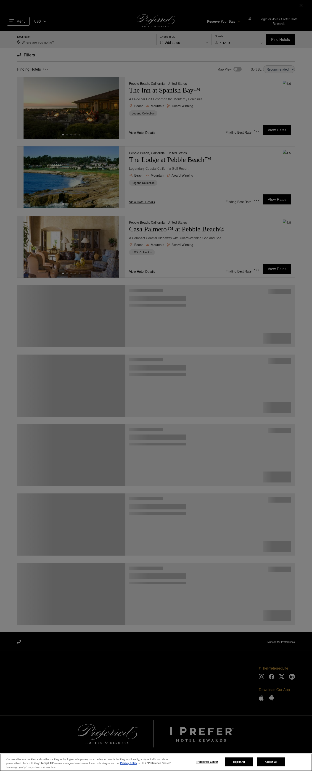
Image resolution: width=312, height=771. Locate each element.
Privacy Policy (128, 763)
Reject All (239, 761)
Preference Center (207, 761)
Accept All (271, 761)
